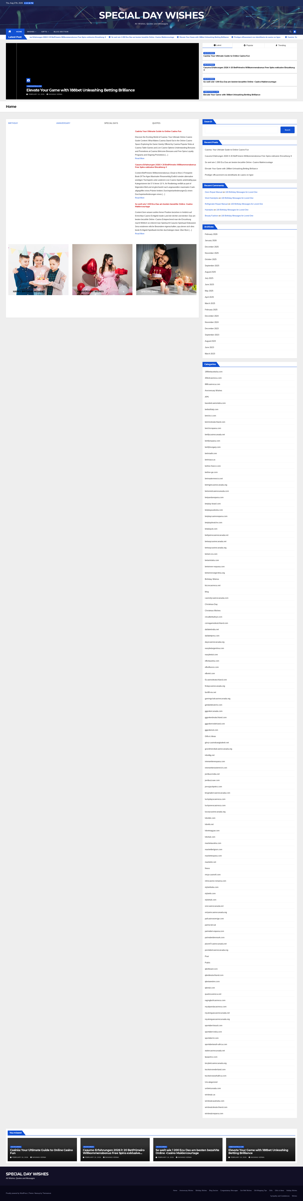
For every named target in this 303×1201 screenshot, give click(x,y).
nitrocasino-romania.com (215, 881)
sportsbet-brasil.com (213, 1025)
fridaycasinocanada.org (215, 686)
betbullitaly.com (211, 409)
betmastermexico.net (214, 479)
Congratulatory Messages (229, 1190)
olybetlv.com (210, 893)
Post (207, 956)
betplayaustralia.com (214, 510)
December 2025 (212, 247)
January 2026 (211, 240)
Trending (282, 45)
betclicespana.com (213, 428)
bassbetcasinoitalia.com (215, 403)
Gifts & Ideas (210, 736)
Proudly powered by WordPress (17, 1193)
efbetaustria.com (212, 661)
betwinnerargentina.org (215, 573)
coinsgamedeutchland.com (216, 623)
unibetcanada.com (213, 1088)
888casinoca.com (212, 384)
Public (207, 963)
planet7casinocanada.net (216, 944)
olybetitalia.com (211, 887)
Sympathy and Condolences (280, 1196)
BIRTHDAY (13, 123)
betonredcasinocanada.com (217, 491)
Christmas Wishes (213, 611)
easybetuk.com (211, 655)
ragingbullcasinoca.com (215, 1000)
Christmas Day (211, 604)
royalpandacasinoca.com (215, 1007)
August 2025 (210, 272)
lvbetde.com (210, 818)
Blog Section (61, 32)
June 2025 (209, 284)
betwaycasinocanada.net (215, 541)
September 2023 (212, 335)
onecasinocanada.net (214, 906)
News (207, 868)
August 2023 (210, 341)
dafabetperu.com (212, 636)
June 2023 (209, 347)
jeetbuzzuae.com (212, 780)
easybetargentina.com (214, 648)
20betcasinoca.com (213, 378)
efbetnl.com (210, 673)
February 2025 (211, 310)
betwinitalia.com (212, 560)
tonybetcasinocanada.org (216, 1063)
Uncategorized (21, 86)
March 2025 (210, 303)
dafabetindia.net (212, 629)
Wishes (31, 32)
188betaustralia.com (211, 92)
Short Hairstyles (211, 198)
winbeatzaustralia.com (214, 1101)
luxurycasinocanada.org (215, 812)
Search (208, 121)
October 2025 (210, 259)
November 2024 (212, 322)
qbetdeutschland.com (214, 975)
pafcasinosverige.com (214, 919)
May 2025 (209, 291)
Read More (139, 158)
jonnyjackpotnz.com (213, 787)
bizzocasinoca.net (212, 585)
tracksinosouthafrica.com (215, 1076)
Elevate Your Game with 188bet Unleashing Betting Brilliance (231, 95)
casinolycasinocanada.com (216, 598)
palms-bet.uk (210, 925)
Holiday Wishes (291, 1190)
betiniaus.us (210, 460)
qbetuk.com (210, 988)
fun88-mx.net (210, 692)
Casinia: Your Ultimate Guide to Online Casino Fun (226, 56)
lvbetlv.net (209, 824)
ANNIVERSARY (63, 123)
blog (207, 592)
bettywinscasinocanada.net (216, 535)
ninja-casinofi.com (213, 875)
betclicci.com (210, 416)
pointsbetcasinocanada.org (216, 950)
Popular (249, 45)
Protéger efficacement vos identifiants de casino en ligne (67, 90)
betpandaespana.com (214, 497)
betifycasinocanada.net (215, 435)
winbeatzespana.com (214, 1114)
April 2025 (209, 297)
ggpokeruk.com (211, 730)
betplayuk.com (211, 529)
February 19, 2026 (26, 94)
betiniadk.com (211, 453)
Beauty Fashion (211, 216)
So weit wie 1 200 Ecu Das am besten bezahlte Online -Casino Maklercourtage (239, 82)
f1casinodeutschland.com (216, 680)
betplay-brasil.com (213, 504)
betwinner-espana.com (215, 567)
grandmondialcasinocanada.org (218, 749)
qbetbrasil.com (211, 969)
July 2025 (209, 278)
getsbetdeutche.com (213, 705)
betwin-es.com (211, 554)
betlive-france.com (213, 466)
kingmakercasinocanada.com (217, 793)
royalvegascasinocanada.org (217, 1019)
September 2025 (212, 266)
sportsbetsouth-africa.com (216, 1044)
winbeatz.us (210, 1095)
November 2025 (212, 253)
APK (207, 397)
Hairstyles (209, 210)
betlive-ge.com (211, 472)
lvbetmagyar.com (212, 831)
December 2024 (212, 316)
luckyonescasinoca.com (215, 805)
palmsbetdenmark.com (214, 937)
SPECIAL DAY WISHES (151, 15)
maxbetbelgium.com (213, 849)
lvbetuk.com (210, 837)
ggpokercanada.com (213, 711)
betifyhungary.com (213, 447)
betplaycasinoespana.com (216, 516)
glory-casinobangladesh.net (217, 743)
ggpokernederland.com (215, 724)
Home (19, 32)
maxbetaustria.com (213, 843)
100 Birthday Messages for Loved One (241, 192)
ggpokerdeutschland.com (216, 717)
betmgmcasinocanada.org (216, 485)
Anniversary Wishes (213, 391)
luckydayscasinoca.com (215, 799)
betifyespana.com (212, 441)
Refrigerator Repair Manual (216, 204)
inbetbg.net (209, 755)
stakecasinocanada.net (215, 1051)
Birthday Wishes (212, 579)
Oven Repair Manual (213, 192)
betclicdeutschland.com (215, 422)
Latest (218, 45)
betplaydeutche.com (213, 523)
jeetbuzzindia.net (212, 774)
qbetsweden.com (212, 981)
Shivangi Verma (45, 94)
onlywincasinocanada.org (216, 912)
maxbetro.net (210, 862)
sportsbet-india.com (213, 1032)
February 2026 (211, 234)
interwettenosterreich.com (216, 768)
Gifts (44, 32)
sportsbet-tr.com (211, 1038)
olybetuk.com (210, 900)
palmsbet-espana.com (214, 931)
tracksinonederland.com (215, 1070)
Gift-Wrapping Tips (260, 1190)
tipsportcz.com (211, 1057)
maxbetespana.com (213, 856)
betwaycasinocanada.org (215, 548)
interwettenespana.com (215, 761)
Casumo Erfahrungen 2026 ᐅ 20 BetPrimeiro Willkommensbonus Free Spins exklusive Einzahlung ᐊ (165, 166)
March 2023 (210, 354)
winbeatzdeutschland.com (216, 1107)
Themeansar (46, 1193)
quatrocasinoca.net (213, 994)
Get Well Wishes (246, 1190)
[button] (290, 32)
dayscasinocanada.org (214, 642)
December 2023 (212, 329)
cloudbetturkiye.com (213, 617)
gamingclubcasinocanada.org (217, 699)
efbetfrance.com (212, 667)
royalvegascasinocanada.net (217, 1013)
